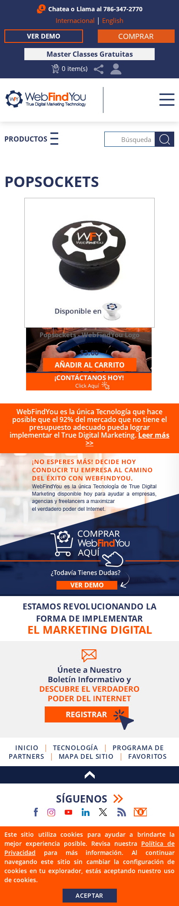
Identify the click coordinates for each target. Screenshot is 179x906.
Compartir (98, 69)
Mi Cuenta (116, 71)
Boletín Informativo (140, 812)
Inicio (27, 747)
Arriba (89, 774)
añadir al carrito (90, 365)
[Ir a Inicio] (50, 99)
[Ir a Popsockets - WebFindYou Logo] (89, 263)
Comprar (89, 523)
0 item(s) (74, 68)
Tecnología (75, 747)
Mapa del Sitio (86, 756)
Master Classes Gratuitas (89, 54)
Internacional (75, 20)
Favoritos (147, 756)
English (112, 20)
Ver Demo (43, 36)
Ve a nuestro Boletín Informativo (89, 689)
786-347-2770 (123, 9)
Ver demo (87, 585)
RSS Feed (121, 812)
